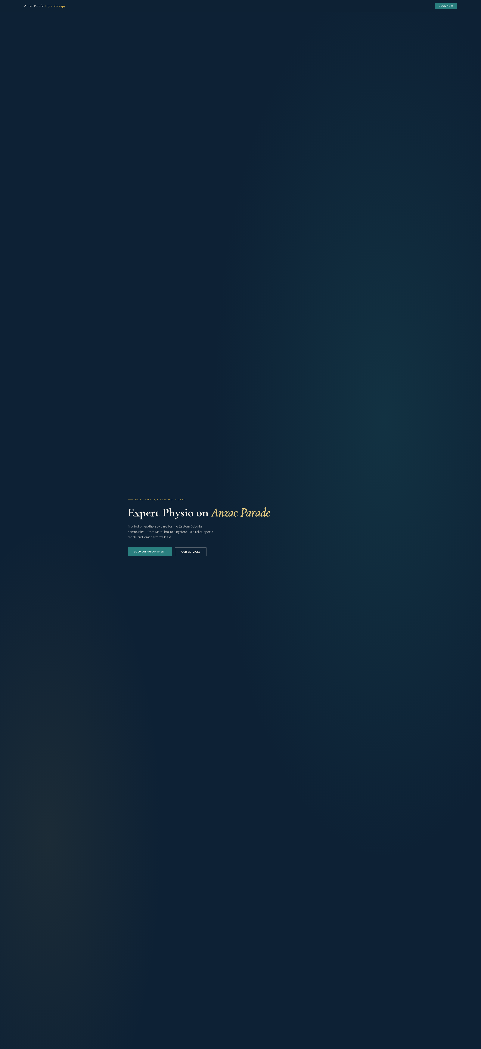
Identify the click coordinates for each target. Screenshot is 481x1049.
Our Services (191, 551)
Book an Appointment (150, 551)
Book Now (446, 6)
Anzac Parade (45, 6)
